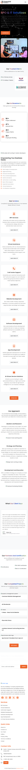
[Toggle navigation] (25, 2)
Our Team (3, 732)
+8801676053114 (7, 753)
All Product (14, 645)
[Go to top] (22, 764)
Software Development (7, 714)
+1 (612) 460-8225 (8, 759)
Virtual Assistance (5, 707)
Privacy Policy (4, 736)
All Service (14, 398)
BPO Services (4, 705)
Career (2, 741)
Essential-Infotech (20, 768)
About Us (3, 727)
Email (5, 762)
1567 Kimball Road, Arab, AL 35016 (11, 756)
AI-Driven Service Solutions (8, 719)
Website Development (6, 712)
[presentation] (8, 542)
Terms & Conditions (6, 739)
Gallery (2, 734)
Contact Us (4, 729)
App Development (5, 717)
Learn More (14, 230)
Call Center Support (6, 710)
